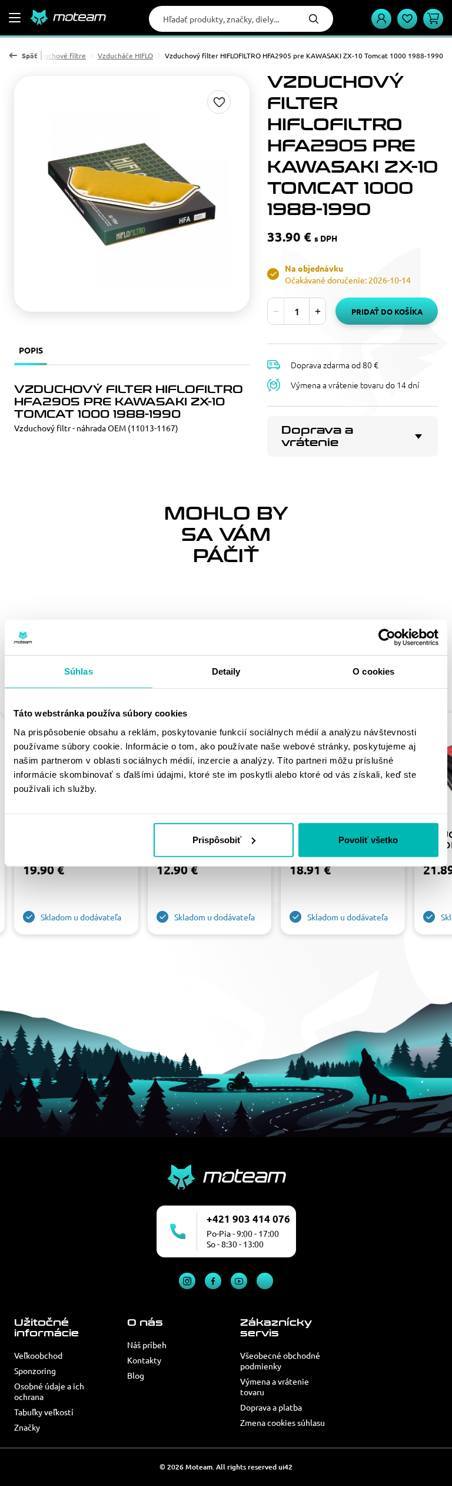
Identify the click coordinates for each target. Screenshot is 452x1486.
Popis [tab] (31, 350)
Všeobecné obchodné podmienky (280, 1360)
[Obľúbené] (407, 19)
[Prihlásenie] (381, 19)
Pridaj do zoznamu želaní (219, 102)
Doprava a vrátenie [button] (317, 436)
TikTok (265, 1281)
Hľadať (313, 19)
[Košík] (433, 19)
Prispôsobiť (216, 839)
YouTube (239, 1281)
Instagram (187, 1281)
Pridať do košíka (387, 311)
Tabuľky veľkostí (44, 1411)
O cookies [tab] (373, 671)
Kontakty (144, 1360)
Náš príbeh (147, 1344)
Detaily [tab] (226, 671)
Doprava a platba (271, 1407)
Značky (27, 1427)
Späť (29, 55)
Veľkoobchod (38, 1355)
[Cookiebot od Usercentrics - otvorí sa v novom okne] (386, 637)
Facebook (213, 1281)
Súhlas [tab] (78, 671)
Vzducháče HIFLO (125, 55)
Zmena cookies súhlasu (282, 1422)
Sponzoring (35, 1370)
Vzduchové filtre (59, 55)
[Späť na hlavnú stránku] (67, 17)
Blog (135, 1375)
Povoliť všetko (368, 839)
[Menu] (14, 17)
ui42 (285, 1467)
